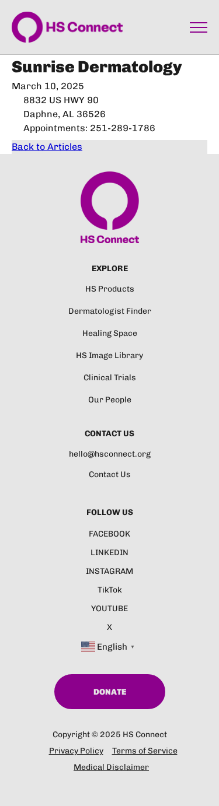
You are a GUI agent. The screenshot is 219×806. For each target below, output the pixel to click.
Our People (109, 400)
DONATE (109, 692)
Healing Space (109, 333)
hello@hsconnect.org (110, 454)
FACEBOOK (109, 534)
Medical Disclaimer (111, 767)
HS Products (109, 289)
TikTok (110, 590)
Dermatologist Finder (109, 311)
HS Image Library (109, 355)
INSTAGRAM (109, 571)
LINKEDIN (109, 553)
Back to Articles (47, 146)
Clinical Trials (110, 378)
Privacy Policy (76, 751)
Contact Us (110, 474)
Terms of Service (145, 751)
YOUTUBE (109, 609)
